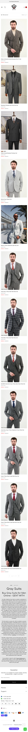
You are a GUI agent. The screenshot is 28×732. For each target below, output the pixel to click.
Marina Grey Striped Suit (6, 199)
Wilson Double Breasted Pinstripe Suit (9, 153)
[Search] (5, 7)
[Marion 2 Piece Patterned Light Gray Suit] (14, 224)
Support (3, 691)
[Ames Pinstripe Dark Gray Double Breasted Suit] (14, 547)
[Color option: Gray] (5, 151)
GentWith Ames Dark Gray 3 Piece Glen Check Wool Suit (13, 383)
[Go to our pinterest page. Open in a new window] (19, 703)
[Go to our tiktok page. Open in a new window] (12, 703)
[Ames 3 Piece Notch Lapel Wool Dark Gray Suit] (14, 501)
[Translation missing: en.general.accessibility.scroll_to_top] (24, 724)
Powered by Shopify (18, 724)
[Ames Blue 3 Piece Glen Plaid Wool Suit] (14, 316)
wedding (14, 634)
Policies (3, 687)
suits (6, 610)
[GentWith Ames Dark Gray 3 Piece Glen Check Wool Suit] (14, 363)
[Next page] (19, 575)
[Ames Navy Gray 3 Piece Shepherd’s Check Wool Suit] (14, 409)
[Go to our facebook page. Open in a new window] (2, 703)
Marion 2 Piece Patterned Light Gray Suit (9, 245)
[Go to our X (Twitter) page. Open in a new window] (9, 703)
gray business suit (21, 658)
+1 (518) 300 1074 (7, 698)
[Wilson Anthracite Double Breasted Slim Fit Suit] (14, 38)
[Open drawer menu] (1, 7)
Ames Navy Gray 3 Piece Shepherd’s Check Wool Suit (12, 430)
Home (11, 585)
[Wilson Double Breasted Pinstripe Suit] (14, 130)
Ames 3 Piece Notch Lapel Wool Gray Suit (10, 476)
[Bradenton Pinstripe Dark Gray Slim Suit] (14, 84)
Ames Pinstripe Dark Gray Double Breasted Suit (11, 568)
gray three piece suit (8, 641)
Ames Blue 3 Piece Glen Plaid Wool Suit (9, 337)
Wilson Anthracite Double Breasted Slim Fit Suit (11, 59)
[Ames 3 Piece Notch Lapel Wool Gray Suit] (14, 455)
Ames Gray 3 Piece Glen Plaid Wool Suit (9, 291)
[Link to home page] (14, 721)
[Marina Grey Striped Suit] (14, 178)
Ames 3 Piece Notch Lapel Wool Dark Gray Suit (11, 522)
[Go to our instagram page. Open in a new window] (5, 703)
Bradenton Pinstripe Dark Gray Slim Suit (9, 105)
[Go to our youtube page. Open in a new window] (16, 703)
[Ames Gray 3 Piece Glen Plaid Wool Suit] (14, 270)
